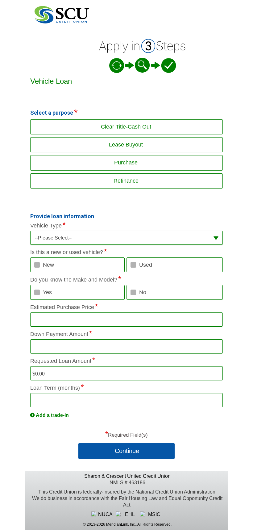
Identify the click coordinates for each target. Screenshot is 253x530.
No (142, 292)
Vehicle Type (46, 226)
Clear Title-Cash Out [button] (126, 127)
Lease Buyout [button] (126, 145)
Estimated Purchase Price (62, 307)
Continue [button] (127, 450)
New (48, 265)
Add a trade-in (52, 415)
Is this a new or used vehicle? (66, 252)
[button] (126, 238)
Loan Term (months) (55, 388)
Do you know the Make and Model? (73, 280)
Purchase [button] (126, 162)
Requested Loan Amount (60, 361)
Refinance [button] (126, 181)
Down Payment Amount (59, 334)
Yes (47, 292)
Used (145, 265)
